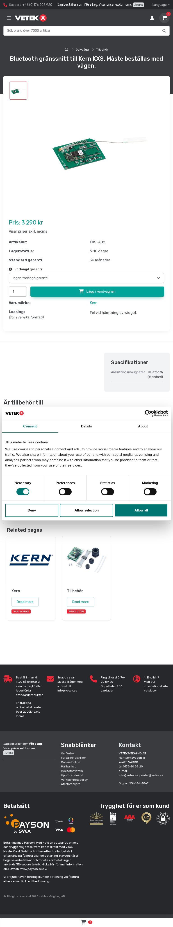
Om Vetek (67, 753)
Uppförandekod (72, 775)
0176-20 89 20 (133, 766)
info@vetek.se (67, 690)
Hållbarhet (68, 766)
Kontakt (130, 745)
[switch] (65, 491)
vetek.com (151, 690)
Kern (94, 303)
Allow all (141, 510)
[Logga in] (152, 18)
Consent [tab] (30, 426)
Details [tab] (86, 426)
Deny (32, 510)
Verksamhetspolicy (74, 779)
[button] (163, 818)
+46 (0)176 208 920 (37, 5)
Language (160, 5)
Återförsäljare (70, 784)
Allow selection (87, 510)
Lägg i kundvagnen (100, 291)
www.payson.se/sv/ (33, 869)
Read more (25, 602)
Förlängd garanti (28, 269)
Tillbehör (102, 49)
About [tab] (143, 426)
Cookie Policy (70, 762)
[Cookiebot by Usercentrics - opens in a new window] (148, 413)
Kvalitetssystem (72, 771)
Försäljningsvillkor (73, 757)
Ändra (138, 5)
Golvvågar (83, 49)
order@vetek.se (152, 775)
